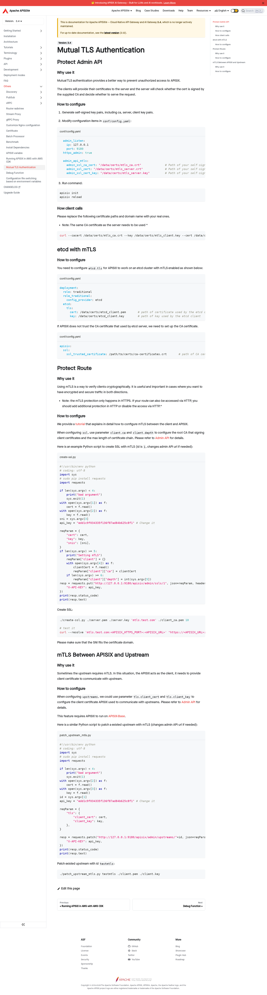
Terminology (10, 53)
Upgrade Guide (12, 192)
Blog (138, 10)
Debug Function (15, 173)
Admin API (162, 438)
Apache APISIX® (120, 10)
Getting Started (12, 30)
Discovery (11, 92)
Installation (10, 36)
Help (180, 10)
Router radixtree (15, 108)
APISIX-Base (116, 716)
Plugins (8, 58)
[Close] (263, 3)
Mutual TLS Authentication (21, 167)
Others (7, 86)
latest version (111, 33)
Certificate (12, 130)
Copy (200, 139)
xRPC (9, 103)
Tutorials (8, 47)
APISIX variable (14, 153)
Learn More (170, 3)
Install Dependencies (17, 147)
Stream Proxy (13, 114)
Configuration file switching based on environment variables (23, 180)
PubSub (10, 97)
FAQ (6, 80)
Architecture (11, 41)
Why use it (219, 26)
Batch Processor (15, 136)
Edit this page (70, 888)
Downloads (169, 10)
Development (11, 69)
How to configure (223, 31)
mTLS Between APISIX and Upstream (229, 62)
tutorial (80, 424)
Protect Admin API (221, 22)
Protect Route (219, 49)
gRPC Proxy (12, 119)
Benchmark (12, 142)
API (5, 64)
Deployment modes (14, 75)
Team (190, 10)
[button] (235, 11)
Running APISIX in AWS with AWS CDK (24, 160)
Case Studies (151, 10)
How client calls (222, 35)
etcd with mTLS (220, 40)
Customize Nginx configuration (23, 125)
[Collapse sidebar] (23, 925)
